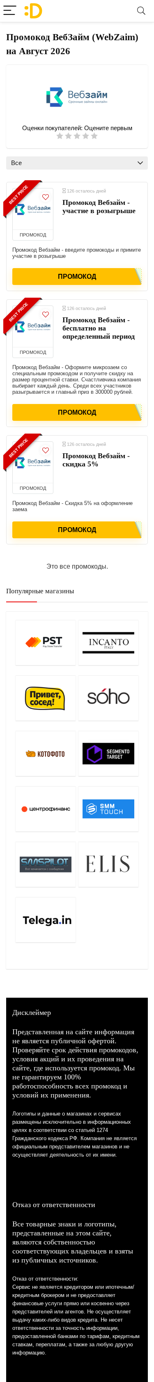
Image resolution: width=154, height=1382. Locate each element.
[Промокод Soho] (108, 698)
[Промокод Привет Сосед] (46, 698)
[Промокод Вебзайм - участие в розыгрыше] (33, 209)
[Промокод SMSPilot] (46, 864)
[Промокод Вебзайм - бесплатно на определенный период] (33, 326)
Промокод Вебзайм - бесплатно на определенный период (98, 328)
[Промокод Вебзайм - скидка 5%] (33, 462)
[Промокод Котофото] (46, 753)
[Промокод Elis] (108, 864)
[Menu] (10, 11)
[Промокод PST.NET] (46, 642)
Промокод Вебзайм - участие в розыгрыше (99, 206)
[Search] (141, 11)
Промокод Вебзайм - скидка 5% (96, 460)
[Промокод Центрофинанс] (46, 808)
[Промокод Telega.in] (46, 919)
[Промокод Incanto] (108, 642)
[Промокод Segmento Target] (108, 753)
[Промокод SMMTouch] (108, 808)
